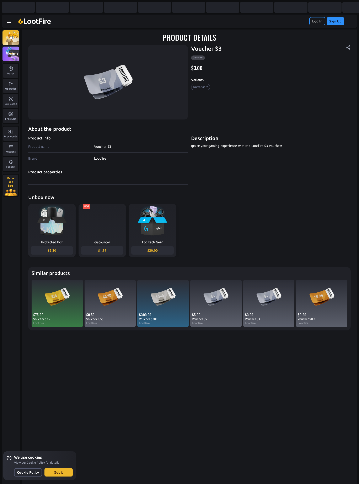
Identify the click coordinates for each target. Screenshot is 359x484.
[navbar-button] (9, 21)
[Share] (348, 47)
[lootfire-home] (34, 21)
